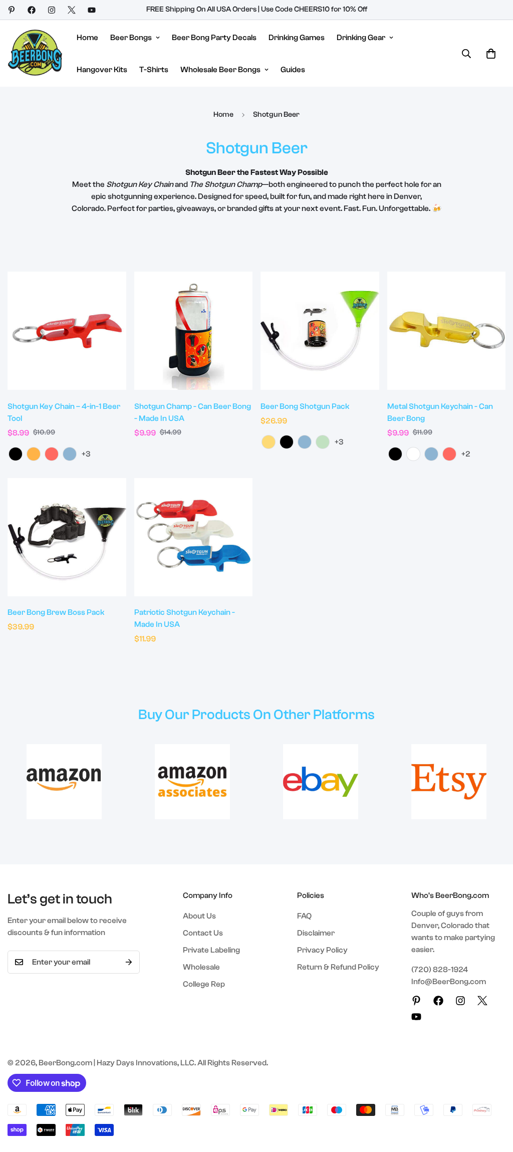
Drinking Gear (361, 37)
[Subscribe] (129, 962)
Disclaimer (316, 933)
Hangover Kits (102, 69)
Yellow (268, 441)
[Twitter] (72, 10)
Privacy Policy (322, 950)
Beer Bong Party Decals (214, 37)
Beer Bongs (131, 37)
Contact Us (203, 933)
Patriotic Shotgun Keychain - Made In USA (184, 618)
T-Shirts (153, 69)
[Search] (466, 54)
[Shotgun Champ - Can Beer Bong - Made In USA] (193, 331)
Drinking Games (297, 37)
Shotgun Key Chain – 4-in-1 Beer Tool (64, 412)
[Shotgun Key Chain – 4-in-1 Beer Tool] (67, 331)
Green (322, 441)
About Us (199, 915)
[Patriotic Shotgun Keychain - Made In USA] (193, 537)
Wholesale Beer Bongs (220, 69)
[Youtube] (92, 10)
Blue (69, 453)
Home (87, 37)
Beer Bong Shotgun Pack (305, 406)
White (413, 453)
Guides (293, 69)
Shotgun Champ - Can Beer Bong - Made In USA (192, 412)
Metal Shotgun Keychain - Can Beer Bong (440, 412)
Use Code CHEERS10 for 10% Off (314, 9)
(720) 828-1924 (439, 969)
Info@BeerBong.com (448, 981)
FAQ (304, 915)
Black (15, 453)
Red (51, 453)
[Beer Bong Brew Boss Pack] (67, 537)
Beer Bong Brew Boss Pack (56, 612)
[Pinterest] (12, 10)
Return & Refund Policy (338, 967)
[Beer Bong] (35, 53)
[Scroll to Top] (493, 1097)
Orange (33, 453)
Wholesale (201, 967)
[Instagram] (52, 10)
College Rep (204, 984)
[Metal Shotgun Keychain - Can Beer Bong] (446, 331)
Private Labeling (211, 950)
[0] (490, 53)
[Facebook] (32, 10)
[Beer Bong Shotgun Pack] (320, 331)
